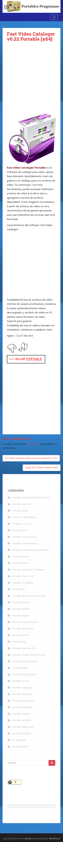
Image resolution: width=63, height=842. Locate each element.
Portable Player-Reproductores (29, 654)
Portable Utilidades (22, 707)
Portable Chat (19, 530)
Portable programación (24, 661)
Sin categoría (19, 740)
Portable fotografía (22, 582)
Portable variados (21, 720)
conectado (33, 443)
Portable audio (20, 510)
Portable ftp (18, 589)
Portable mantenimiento (25, 622)
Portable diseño (20, 556)
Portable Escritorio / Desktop (28, 569)
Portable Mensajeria (23, 628)
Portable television (22, 694)
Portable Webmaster (23, 726)
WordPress (54, 838)
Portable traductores (23, 700)
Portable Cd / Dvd (21, 523)
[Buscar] (52, 763)
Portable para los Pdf (23, 648)
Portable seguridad (22, 687)
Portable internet (21, 602)
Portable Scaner (20, 681)
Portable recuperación (24, 674)
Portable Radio (20, 667)
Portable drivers (20, 563)
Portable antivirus (21, 504)
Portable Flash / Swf (23, 576)
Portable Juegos (20, 615)
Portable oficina (20, 635)
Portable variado (21, 713)
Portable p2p (19, 641)
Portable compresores (24, 536)
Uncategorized (20, 746)
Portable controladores (24, 543)
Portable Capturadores (24, 517)
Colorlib (27, 838)
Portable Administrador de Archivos (31, 497)
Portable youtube (21, 733)
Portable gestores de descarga (29, 595)
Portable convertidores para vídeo (30, 549)
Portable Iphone (21, 608)
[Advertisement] (31, 79)
